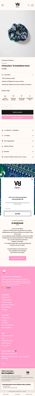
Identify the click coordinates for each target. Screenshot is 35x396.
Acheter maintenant (17, 117)
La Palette (7, 135)
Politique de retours (7, 340)
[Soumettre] (32, 363)
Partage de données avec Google (10, 387)
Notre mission (5, 317)
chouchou (4, 63)
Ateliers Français (8, 146)
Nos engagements (9, 141)
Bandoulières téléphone (8, 304)
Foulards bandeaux (7, 300)
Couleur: (4, 90)
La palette (4, 320)
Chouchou (4, 309)
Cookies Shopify (6, 386)
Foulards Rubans (6, 307)
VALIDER (17, 214)
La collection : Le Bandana (11, 130)
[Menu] (2, 5)
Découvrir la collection (17, 258)
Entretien (6, 151)
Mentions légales (6, 343)
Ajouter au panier (17, 112)
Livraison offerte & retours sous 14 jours (15, 157)
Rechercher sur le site (7, 335)
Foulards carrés (6, 297)
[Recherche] (29, 5)
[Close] (32, 179)
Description (7, 74)
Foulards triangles (6, 302)
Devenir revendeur (6, 327)
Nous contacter (6, 345)
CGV (3, 338)
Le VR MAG (5, 322)
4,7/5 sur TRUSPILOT (7, 325)
